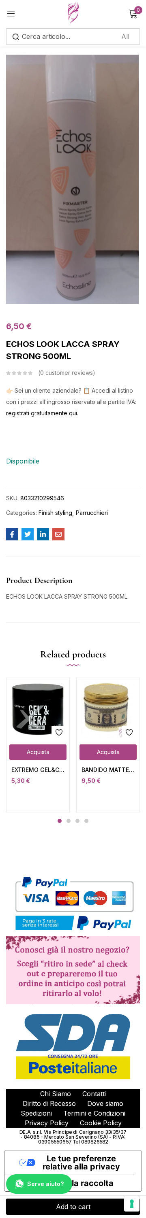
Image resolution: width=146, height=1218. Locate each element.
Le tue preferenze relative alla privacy (81, 1162)
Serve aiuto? (45, 1183)
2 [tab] (69, 821)
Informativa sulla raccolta (63, 1183)
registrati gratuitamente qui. (42, 413)
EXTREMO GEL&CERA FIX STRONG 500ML (37, 769)
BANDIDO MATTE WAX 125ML (108, 769)
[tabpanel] (38, 745)
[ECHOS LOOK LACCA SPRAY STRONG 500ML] (12, 534)
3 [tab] (77, 821)
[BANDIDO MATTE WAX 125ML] (108, 709)
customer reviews (66, 372)
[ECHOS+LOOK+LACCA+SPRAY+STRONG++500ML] (27, 534)
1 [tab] (60, 821)
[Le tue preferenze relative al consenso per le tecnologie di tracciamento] (132, 1204)
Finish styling (55, 512)
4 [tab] (86, 821)
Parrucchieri (92, 512)
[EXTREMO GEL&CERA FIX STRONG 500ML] (38, 709)
